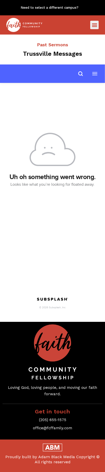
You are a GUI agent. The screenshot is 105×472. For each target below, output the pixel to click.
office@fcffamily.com (52, 428)
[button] (94, 25)
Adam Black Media (56, 456)
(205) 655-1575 (52, 420)
